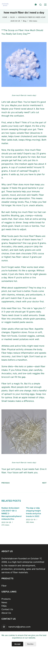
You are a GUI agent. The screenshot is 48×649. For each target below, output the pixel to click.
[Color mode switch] (35, 4)
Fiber (4, 585)
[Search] (40, 5)
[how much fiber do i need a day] (24, 64)
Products (6, 599)
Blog (24, 21)
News (4, 602)
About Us (6, 613)
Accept (17, 644)
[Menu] (45, 4)
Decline (30, 644)
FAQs (4, 606)
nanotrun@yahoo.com (19, 626)
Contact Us (7, 609)
